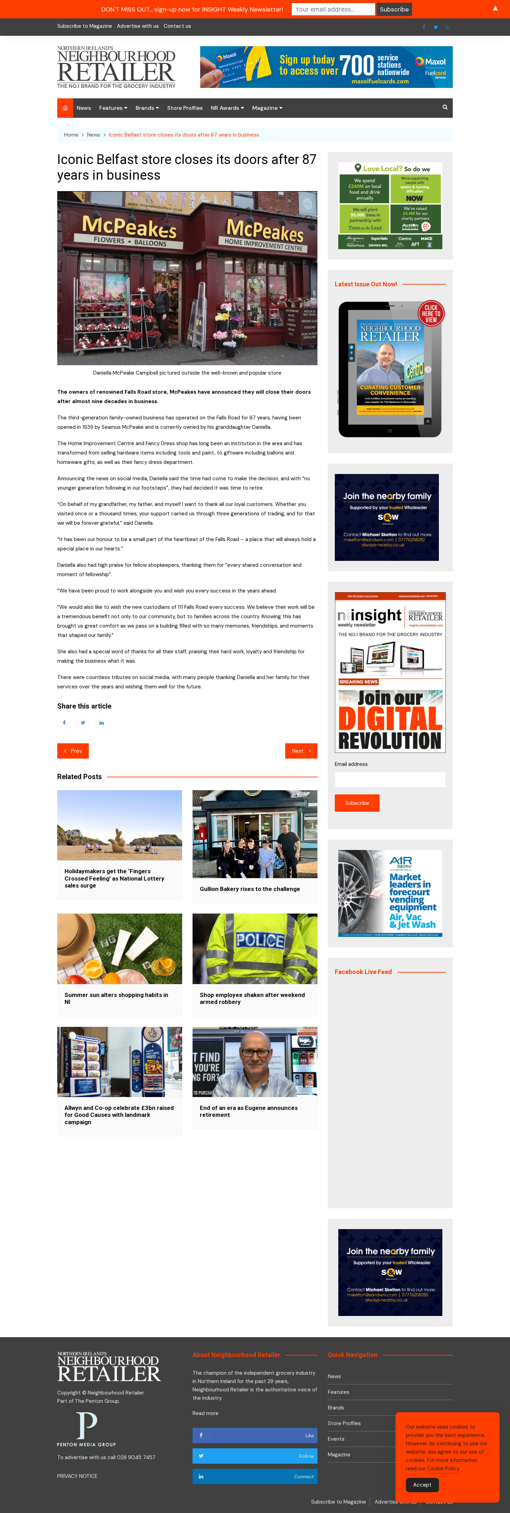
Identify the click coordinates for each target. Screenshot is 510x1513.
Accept (422, 1484)
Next (298, 750)
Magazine (265, 108)
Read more (206, 1413)
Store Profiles (185, 108)
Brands (145, 108)
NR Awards (225, 108)
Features (110, 108)
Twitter (436, 27)
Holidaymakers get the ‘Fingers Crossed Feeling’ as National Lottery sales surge (114, 878)
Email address (351, 764)
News (84, 108)
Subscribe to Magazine (84, 26)
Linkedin (447, 27)
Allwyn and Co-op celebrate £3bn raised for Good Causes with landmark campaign (119, 1115)
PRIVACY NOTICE (77, 1476)
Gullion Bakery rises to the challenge (250, 888)
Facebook (424, 27)
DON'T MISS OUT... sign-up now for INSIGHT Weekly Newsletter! (192, 9)
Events (336, 1439)
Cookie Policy (443, 1468)
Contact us (177, 26)
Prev (76, 750)
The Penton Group (97, 1401)
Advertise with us (138, 26)
